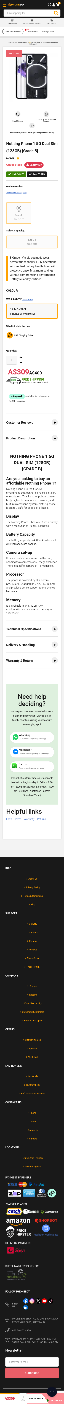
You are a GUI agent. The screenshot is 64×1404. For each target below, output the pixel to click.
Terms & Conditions (33, 896)
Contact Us (33, 1130)
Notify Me (36, 165)
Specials (33, 1048)
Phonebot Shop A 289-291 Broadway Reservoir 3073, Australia (35, 1320)
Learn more (27, 299)
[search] (56, 13)
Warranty (19, 299)
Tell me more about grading (17, 192)
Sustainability (33, 1085)
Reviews (33, 949)
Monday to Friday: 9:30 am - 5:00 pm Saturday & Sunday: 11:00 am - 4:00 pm (35, 1340)
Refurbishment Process (33, 1093)
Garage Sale (48, 31)
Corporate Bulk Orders (33, 1012)
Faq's (9, 819)
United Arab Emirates (33, 1158)
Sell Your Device (12, 31)
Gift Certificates (33, 1040)
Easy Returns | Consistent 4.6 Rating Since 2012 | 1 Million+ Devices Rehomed (33, 43)
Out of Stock (36, 1398)
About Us (33, 878)
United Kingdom (33, 1166)
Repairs (33, 994)
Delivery (33, 924)
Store (33, 1121)
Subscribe (32, 1373)
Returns (41, 819)
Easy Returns (51, 23)
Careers (33, 1138)
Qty (23, 1400)
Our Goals (33, 1076)
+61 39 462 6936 (21, 1330)
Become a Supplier (33, 1020)
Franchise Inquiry (33, 1003)
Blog (33, 904)
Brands (33, 986)
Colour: (12, 290)
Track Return (32, 966)
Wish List (33, 1057)
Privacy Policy (33, 887)
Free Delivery (12, 23)
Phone (33, 1113)
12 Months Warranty (32, 23)
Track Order (33, 958)
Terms (18, 819)
